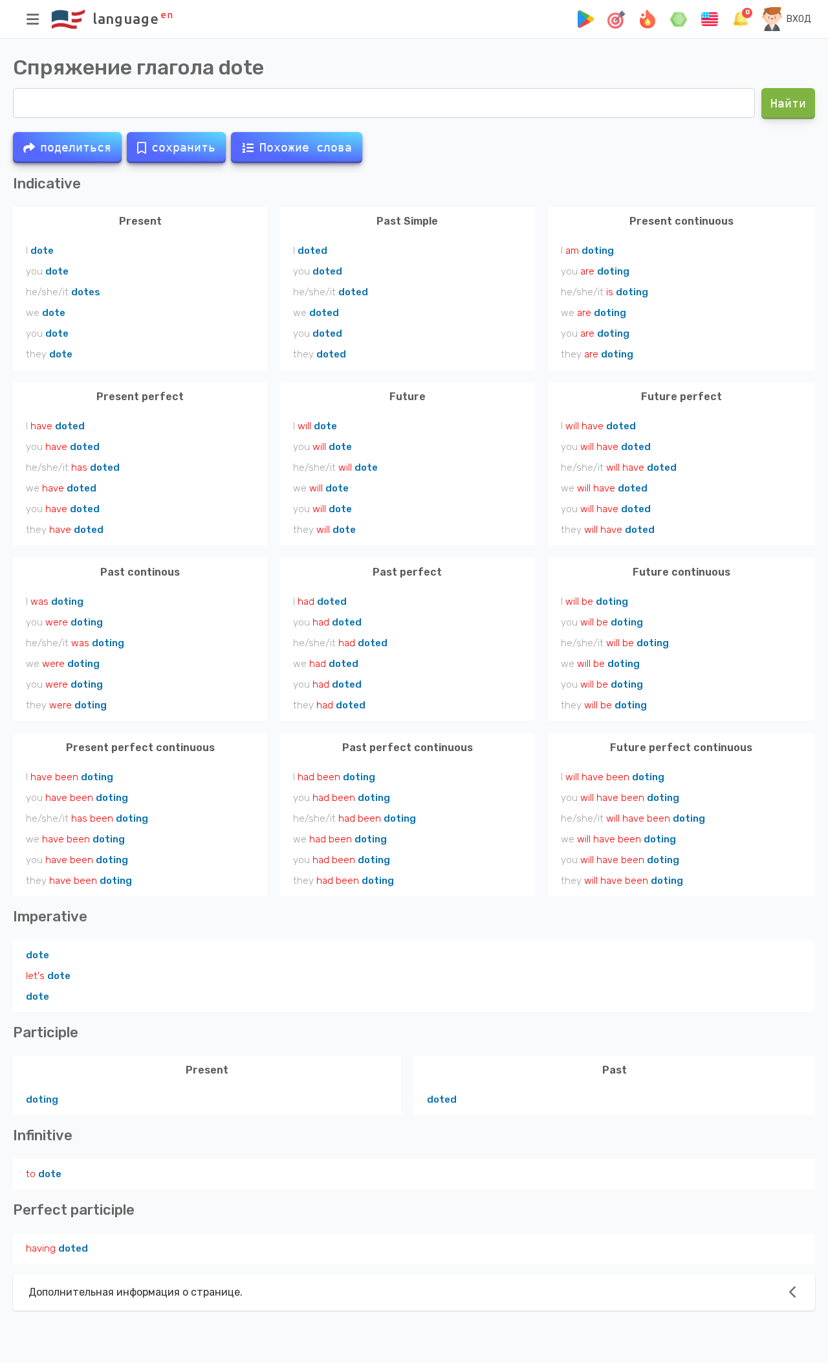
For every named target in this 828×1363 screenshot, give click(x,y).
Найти (788, 103)
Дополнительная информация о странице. (135, 1292)
